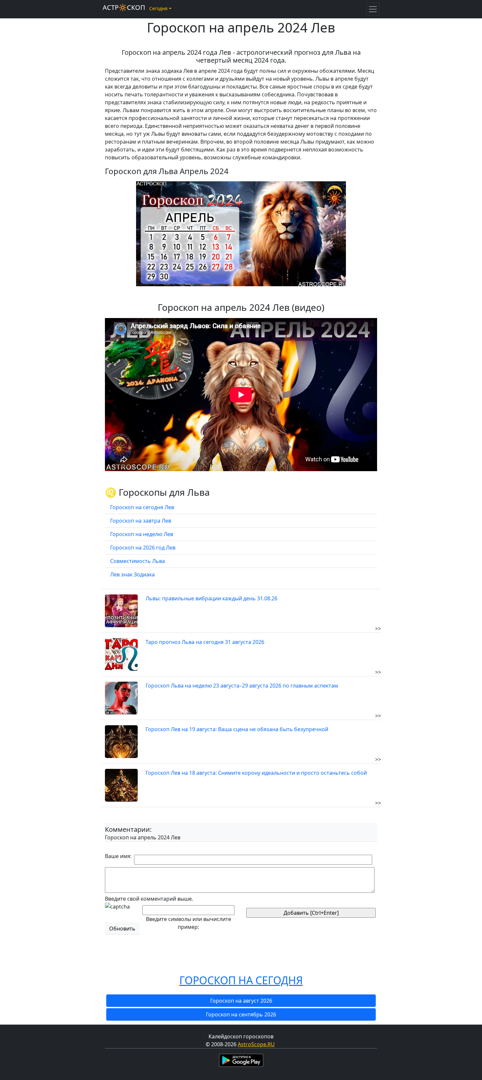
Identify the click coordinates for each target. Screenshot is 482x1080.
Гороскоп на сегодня (241, 980)
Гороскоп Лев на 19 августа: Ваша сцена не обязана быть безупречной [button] (237, 729)
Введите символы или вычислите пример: (188, 922)
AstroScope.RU (256, 1044)
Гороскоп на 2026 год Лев (142, 547)
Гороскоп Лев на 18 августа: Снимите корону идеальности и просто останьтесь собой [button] (256, 772)
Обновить (122, 928)
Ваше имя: (118, 856)
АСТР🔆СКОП (124, 7)
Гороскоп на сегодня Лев (142, 507)
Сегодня (158, 8)
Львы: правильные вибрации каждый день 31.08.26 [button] (211, 598)
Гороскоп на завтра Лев (140, 520)
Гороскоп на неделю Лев (141, 534)
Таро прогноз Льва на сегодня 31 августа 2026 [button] (205, 642)
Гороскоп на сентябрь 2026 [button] (241, 1014)
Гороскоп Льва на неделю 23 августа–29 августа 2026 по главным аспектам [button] (242, 685)
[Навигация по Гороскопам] (372, 9)
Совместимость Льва (137, 561)
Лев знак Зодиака (132, 574)
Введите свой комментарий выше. (149, 898)
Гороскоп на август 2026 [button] (241, 1000)
